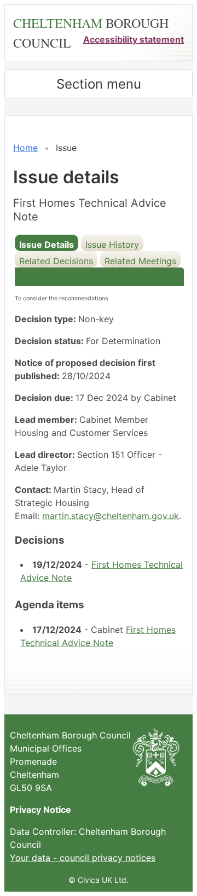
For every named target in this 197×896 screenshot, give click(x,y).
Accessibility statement (133, 39)
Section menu (98, 84)
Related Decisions (56, 260)
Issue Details (46, 244)
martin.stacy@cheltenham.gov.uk (110, 515)
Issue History (112, 244)
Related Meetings (140, 260)
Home (25, 147)
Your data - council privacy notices (82, 857)
